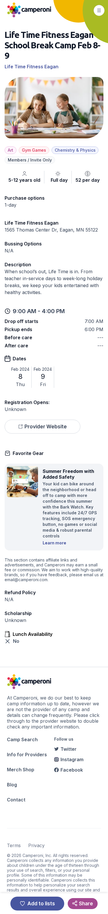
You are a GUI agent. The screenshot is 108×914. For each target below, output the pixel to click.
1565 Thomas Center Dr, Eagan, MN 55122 (51, 230)
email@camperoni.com (26, 579)
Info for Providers (27, 754)
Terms (14, 845)
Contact (16, 800)
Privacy (36, 845)
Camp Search (22, 739)
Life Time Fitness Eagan (31, 66)
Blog (12, 785)
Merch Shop (20, 769)
